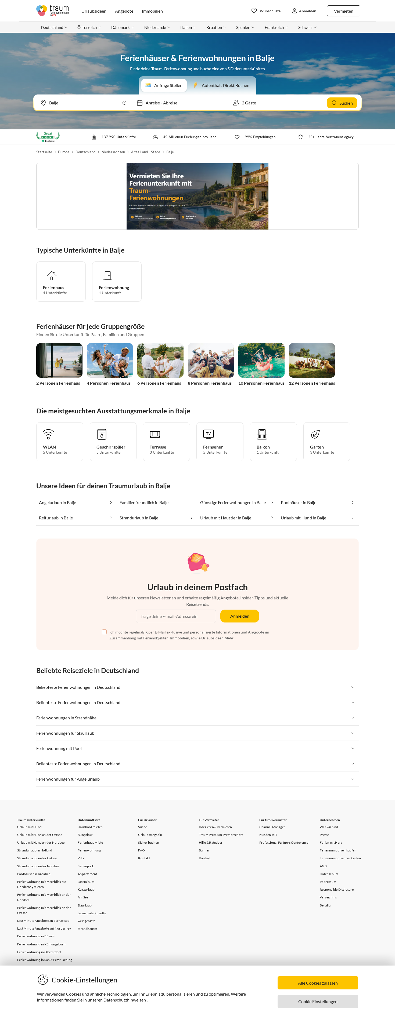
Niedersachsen (113, 152)
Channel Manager (272, 827)
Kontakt (144, 858)
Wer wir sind (329, 827)
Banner (204, 850)
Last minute (86, 882)
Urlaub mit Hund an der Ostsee (39, 835)
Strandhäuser (87, 929)
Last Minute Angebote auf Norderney (44, 928)
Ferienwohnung (89, 850)
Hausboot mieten (90, 827)
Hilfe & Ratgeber (210, 842)
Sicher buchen (148, 842)
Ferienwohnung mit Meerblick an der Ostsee (44, 910)
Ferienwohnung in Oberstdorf (39, 952)
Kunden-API (268, 835)
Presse (324, 835)
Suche (142, 827)
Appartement (87, 874)
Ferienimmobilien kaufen (338, 850)
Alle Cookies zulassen (318, 982)
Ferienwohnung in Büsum (36, 936)
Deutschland (85, 152)
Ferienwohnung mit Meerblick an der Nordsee (44, 897)
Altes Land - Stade (145, 152)
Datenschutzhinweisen (124, 999)
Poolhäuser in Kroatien (34, 874)
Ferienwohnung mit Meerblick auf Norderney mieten (41, 884)
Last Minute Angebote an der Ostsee (43, 921)
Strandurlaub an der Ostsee (37, 858)
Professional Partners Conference (283, 842)
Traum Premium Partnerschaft (221, 835)
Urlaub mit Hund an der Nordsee (40, 842)
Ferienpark (86, 866)
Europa (63, 152)
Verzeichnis (328, 897)
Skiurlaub (85, 905)
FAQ (141, 850)
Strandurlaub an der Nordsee (38, 866)
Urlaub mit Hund (29, 827)
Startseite (44, 152)
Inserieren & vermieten (215, 827)
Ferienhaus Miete (90, 842)
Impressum (328, 882)
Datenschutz (329, 874)
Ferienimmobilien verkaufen (340, 858)
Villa (81, 858)
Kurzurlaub (86, 889)
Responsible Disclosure (337, 889)
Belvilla (325, 905)
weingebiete (86, 921)
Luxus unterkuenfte (92, 913)
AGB (323, 866)
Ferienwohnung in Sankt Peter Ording (44, 960)
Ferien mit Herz (331, 842)
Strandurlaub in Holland (34, 850)
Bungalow (85, 835)
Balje (170, 152)
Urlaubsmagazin (150, 835)
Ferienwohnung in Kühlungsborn (41, 944)
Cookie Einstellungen (317, 1001)
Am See (83, 897)
